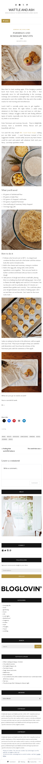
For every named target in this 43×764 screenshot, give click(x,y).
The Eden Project (8, 668)
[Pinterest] (27, 5)
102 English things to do (9, 666)
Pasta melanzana (7, 674)
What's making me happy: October (13, 662)
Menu (7, 21)
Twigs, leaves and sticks (9, 670)
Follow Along (21, 560)
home (28, 29)
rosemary (4, 439)
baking (3, 436)
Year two (5, 681)
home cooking (24, 436)
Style (4, 624)
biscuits (9, 436)
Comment (34, 483)
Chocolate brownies (9, 664)
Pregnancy (6, 620)
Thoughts (5, 626)
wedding (5, 631)
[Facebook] (20, 5)
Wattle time (6, 672)
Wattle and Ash (21, 10)
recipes (38, 436)
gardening (6, 609)
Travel (4, 629)
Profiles (5, 622)
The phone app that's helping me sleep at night (16, 683)
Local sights (6, 616)
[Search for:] (22, 646)
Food (24, 29)
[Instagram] (16, 5)
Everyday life (17, 29)
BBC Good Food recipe (28, 133)
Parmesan (32, 436)
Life (4, 614)
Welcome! (21, 576)
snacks (10, 439)
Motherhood (6, 618)
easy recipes (16, 436)
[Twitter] (23, 5)
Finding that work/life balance (9, 450)
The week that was (34, 448)
